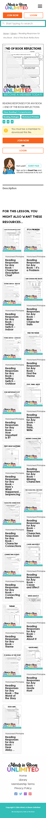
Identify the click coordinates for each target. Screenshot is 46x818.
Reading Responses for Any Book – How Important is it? (11, 430)
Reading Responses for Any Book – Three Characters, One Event (33, 528)
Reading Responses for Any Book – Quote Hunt (33, 684)
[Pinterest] (30, 793)
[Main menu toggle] (40, 6)
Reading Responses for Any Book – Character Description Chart (12, 267)
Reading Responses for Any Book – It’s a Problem (33, 265)
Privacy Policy (23, 788)
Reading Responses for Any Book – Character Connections (12, 539)
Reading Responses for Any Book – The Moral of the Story (12, 691)
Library (14, 33)
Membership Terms (23, 783)
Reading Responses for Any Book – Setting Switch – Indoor (11, 321)
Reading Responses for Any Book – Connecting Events (12, 591)
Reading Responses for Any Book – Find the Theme (33, 369)
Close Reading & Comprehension (17, 112)
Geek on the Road (28, 811)
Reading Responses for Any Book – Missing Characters (33, 475)
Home (6, 33)
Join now (12, 15)
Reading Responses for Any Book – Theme (11, 641)
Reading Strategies (11, 117)
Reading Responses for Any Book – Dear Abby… (11, 743)
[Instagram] (25, 793)
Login (33, 15)
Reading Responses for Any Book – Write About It (33, 632)
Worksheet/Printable (30, 117)
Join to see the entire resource (23, 70)
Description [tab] (9, 188)
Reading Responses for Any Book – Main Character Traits (33, 316)
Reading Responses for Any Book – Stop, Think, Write (33, 422)
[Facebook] (16, 793)
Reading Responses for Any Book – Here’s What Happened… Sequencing (12, 485)
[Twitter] (20, 793)
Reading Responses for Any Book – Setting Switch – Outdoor (11, 376)
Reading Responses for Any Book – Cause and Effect (33, 581)
